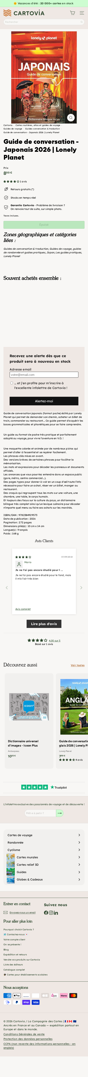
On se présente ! (12, 944)
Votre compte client (14, 939)
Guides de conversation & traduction (25, 248)
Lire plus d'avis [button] (44, 624)
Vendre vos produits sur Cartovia (21, 959)
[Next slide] (81, 587)
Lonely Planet (11, 256)
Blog (6, 949)
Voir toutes (78, 665)
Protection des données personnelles (27, 1038)
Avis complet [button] (23, 609)
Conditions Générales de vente (24, 1034)
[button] (11, 181)
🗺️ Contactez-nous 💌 (15, 934)
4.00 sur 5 (55, 640)
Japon (50, 252)
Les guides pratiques (68, 252)
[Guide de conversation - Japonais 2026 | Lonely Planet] (44, 304)
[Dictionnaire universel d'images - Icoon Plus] (29, 717)
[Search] (82, 22)
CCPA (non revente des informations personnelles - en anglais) (39, 1046)
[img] (23, 557)
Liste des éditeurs (13, 964)
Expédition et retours (15, 954)
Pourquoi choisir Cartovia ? (18, 929)
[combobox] (44, 22)
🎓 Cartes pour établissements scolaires (25, 974)
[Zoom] (71, 117)
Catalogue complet (14, 969)
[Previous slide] (6, 587)
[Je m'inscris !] (59, 813)
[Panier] (72, 13)
